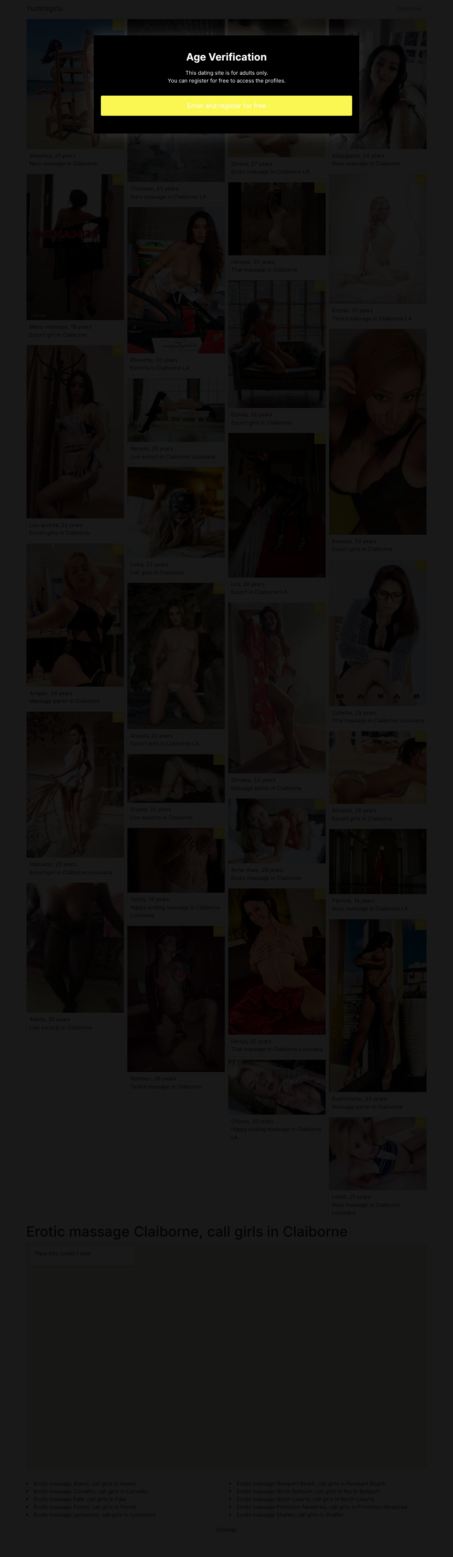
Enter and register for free (226, 105)
